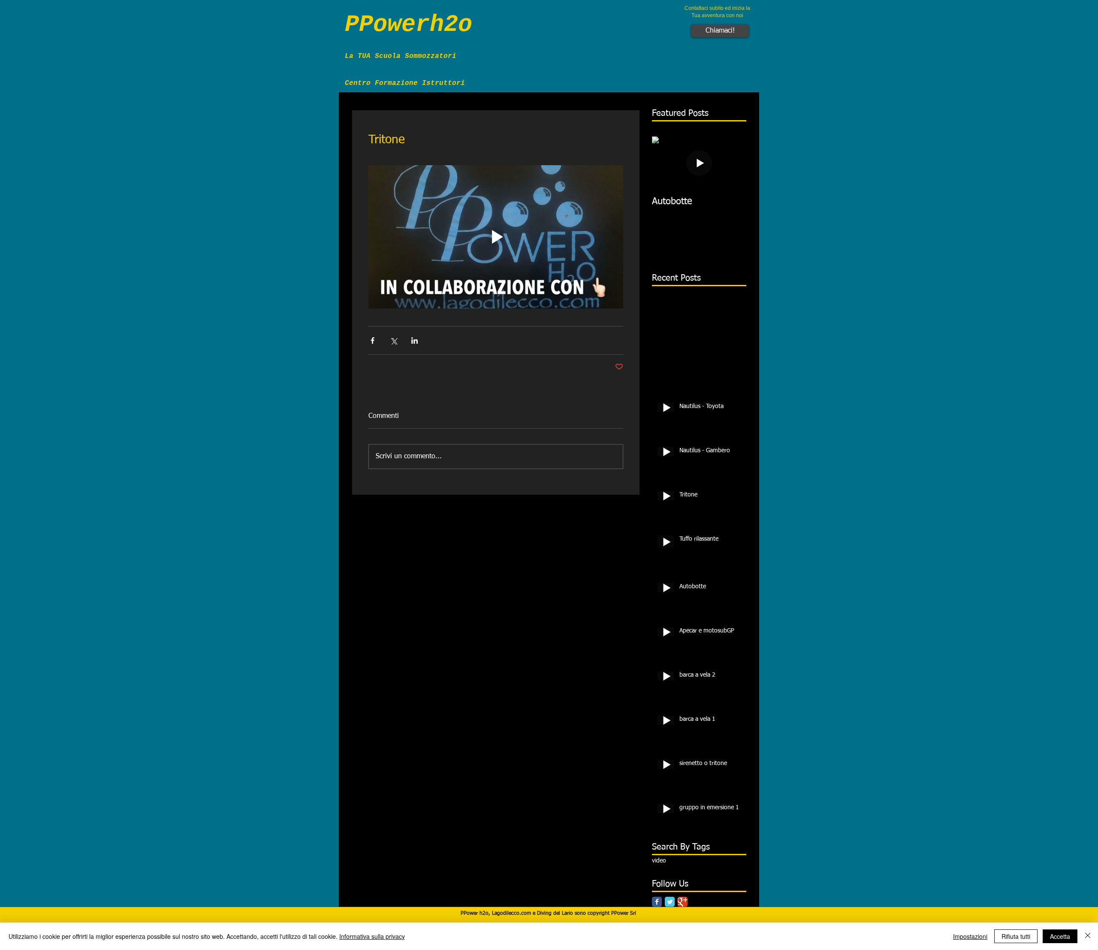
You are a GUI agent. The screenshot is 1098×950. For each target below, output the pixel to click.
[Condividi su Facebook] (372, 340)
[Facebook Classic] (657, 902)
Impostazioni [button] (970, 936)
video (659, 861)
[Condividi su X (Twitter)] (393, 340)
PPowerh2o (408, 24)
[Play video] (495, 237)
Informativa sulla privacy (372, 936)
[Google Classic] (683, 902)
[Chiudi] (1088, 936)
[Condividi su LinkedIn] (414, 340)
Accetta (1060, 936)
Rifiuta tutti (1015, 936)
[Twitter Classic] (670, 902)
